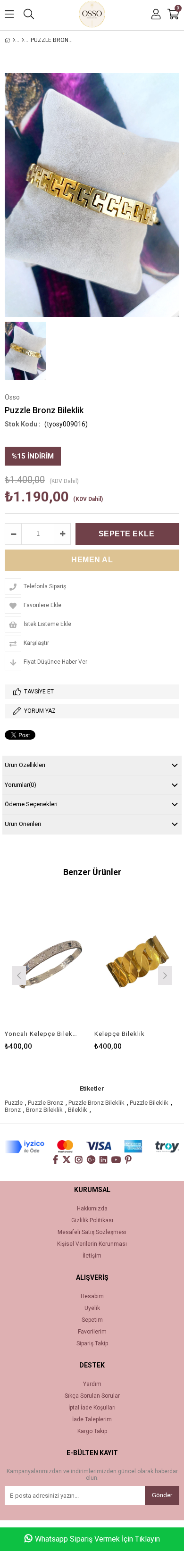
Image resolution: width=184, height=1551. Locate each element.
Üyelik (92, 1308)
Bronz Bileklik (44, 1109)
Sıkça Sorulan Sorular (92, 1396)
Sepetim (92, 1320)
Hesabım (92, 1296)
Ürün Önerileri (23, 823)
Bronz (13, 1109)
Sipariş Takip (92, 1344)
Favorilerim (92, 1332)
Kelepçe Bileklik (119, 1033)
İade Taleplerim (92, 1420)
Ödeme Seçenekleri (31, 804)
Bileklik (77, 1109)
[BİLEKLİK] (23, 40)
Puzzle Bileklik (149, 1102)
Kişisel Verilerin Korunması (92, 1244)
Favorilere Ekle (47, 962)
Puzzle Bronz (45, 1102)
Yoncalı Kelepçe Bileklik (41, 1033)
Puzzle (14, 1102)
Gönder (162, 1495)
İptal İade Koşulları (92, 1408)
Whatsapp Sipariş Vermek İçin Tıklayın (97, 1538)
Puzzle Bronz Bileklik (96, 1102)
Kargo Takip (92, 1431)
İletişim (92, 1256)
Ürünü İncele (64, 962)
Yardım (92, 1384)
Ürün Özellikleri (25, 764)
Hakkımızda (92, 1209)
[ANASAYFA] (14, 40)
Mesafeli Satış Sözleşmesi (92, 1232)
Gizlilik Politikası (92, 1220)
